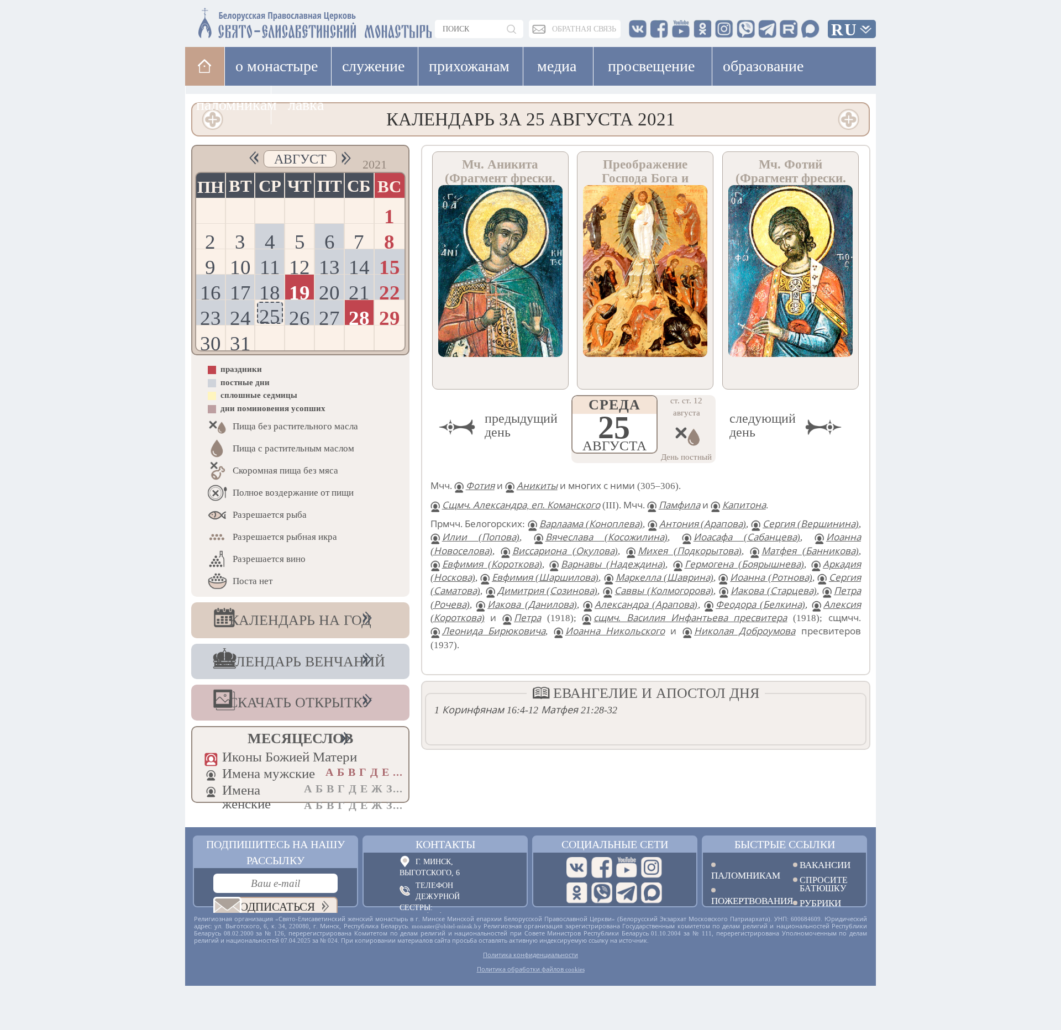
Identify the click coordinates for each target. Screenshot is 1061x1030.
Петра (527, 618)
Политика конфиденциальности (530, 955)
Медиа (556, 66)
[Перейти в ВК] (576, 867)
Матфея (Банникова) (810, 551)
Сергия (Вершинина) (811, 524)
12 (299, 265)
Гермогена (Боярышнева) (744, 564)
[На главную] (205, 66)
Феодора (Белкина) (760, 605)
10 (240, 265)
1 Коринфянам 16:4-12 (486, 710)
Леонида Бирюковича (493, 631)
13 (329, 265)
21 (359, 290)
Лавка (306, 104)
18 (269, 290)
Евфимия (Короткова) (492, 564)
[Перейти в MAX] (651, 892)
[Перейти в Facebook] (601, 867)
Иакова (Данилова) (531, 605)
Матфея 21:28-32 (579, 710)
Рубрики (820, 903)
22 (389, 290)
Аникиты (537, 486)
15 (389, 265)
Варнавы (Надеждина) (613, 564)
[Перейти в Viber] (601, 892)
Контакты (445, 844)
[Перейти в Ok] (576, 892)
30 (210, 341)
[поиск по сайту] (512, 29)
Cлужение (373, 66)
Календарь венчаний (300, 662)
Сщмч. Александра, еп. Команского (521, 505)
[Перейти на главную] (249, 21)
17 (240, 290)
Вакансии (825, 865)
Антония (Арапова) (703, 524)
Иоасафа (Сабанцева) (747, 537)
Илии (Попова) (481, 537)
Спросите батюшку (824, 884)
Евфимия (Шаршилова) (545, 577)
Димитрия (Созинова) (547, 591)
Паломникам (743, 875)
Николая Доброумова (744, 631)
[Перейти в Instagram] (651, 867)
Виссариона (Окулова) (565, 551)
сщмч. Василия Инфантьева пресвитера (690, 618)
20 (329, 290)
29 (389, 316)
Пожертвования (743, 900)
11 (270, 265)
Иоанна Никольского (615, 631)
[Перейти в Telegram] (626, 892)
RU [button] (844, 30)
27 (329, 316)
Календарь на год (300, 620)
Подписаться (273, 906)
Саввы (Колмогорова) (663, 591)
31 (240, 341)
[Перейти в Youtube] (626, 867)
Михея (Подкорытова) (690, 551)
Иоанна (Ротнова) (771, 577)
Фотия (480, 486)
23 (210, 316)
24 (240, 316)
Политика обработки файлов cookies (531, 969)
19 (299, 290)
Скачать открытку (300, 703)
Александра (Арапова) (646, 605)
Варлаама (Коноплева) (591, 524)
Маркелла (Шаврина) (664, 577)
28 (359, 316)
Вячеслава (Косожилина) (606, 537)
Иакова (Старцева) (774, 591)
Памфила (679, 505)
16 (210, 290)
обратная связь (584, 29)
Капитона (744, 505)
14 (359, 265)
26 (299, 316)
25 (269, 314)
